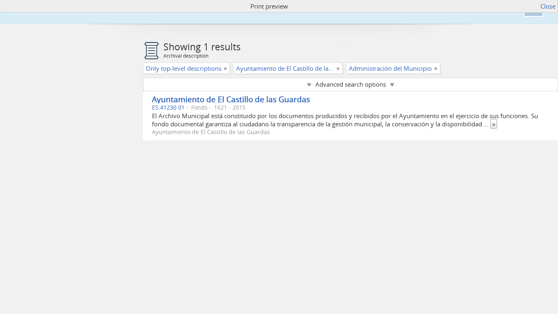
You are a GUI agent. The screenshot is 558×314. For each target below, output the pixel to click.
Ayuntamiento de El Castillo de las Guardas (231, 99)
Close (548, 6)
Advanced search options (350, 84)
